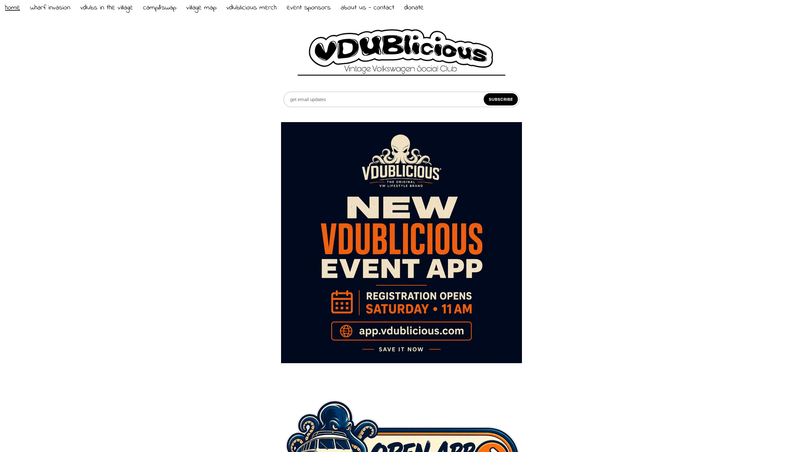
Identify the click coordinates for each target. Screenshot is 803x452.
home (12, 8)
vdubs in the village (106, 8)
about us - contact (367, 8)
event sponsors (309, 8)
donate (414, 8)
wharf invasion (50, 8)
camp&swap (159, 8)
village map (201, 8)
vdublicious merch (251, 8)
